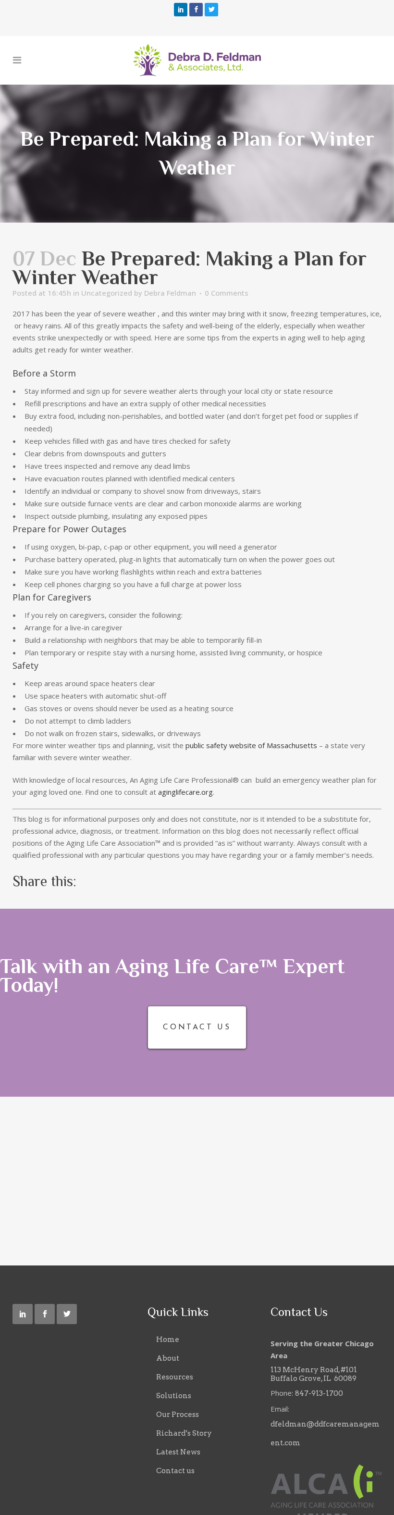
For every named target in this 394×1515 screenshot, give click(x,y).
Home (167, 1339)
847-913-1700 (319, 1393)
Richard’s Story (184, 1433)
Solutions (173, 1395)
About (167, 1358)
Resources (174, 1377)
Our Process (177, 1414)
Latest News (178, 1452)
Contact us (175, 1470)
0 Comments (226, 293)
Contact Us (197, 1027)
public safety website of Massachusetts (251, 745)
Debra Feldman (170, 293)
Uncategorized (106, 293)
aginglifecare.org (185, 792)
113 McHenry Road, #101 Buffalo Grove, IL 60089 (314, 1374)
